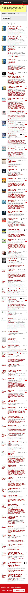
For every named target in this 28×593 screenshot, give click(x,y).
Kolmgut (9, 273)
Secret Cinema (20, 118)
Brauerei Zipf (10, 30)
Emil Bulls (10, 32)
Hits (8, 92)
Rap (21, 92)
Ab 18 (9, 225)
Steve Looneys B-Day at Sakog (15, 212)
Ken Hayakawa (20, 185)
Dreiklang (11, 378)
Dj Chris (17, 183)
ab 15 (11, 460)
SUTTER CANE (21, 184)
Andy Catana (10, 277)
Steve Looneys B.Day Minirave (14, 353)
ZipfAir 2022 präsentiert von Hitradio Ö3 (15, 27)
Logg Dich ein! (24, 3)
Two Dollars (21, 483)
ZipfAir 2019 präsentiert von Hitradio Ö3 (15, 87)
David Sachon (10, 117)
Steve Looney (21, 93)
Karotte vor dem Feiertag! (13, 219)
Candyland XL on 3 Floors (12, 201)
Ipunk (11, 484)
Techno (12, 93)
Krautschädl (22, 91)
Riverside (14, 342)
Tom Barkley (10, 206)
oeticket (15, 119)
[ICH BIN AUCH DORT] (26, 27)
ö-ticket (20, 107)
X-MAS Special (10, 226)
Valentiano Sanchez (11, 208)
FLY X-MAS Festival (11, 269)
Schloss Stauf (11, 204)
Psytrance (14, 458)
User (6, 23)
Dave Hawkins (15, 307)
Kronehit (11, 92)
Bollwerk (11, 374)
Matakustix (10, 34)
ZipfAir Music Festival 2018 (12, 122)
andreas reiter (14, 185)
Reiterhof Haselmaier (12, 435)
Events (9, 23)
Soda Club (10, 548)
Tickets (17, 34)
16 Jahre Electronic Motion (16, 111)
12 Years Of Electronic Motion (11, 453)
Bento (16, 513)
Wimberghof (11, 253)
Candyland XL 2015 (12, 319)
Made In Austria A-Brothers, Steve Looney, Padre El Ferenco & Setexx (16, 553)
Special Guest (13, 256)
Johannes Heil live (13, 229)
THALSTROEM (21, 384)
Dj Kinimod (15, 309)
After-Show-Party (19, 276)
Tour (24, 375)
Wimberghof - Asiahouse (13, 394)
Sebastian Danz (18, 422)
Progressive (20, 105)
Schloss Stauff (11, 102)
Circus (15, 196)
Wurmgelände (11, 481)
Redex (18, 513)
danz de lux (12, 581)
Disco (17, 92)
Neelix (9, 384)
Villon (24, 276)
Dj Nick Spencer (22, 473)
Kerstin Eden (12, 535)
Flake (24, 484)
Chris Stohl (18, 94)
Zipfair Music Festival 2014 (12, 465)
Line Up (23, 33)
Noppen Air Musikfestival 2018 (12, 161)
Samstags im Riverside (12, 338)
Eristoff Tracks (21, 244)
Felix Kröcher (22, 195)
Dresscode (14, 276)
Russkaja (18, 195)
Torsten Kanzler (13, 495)
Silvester (10, 526)
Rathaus (22, 181)
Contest (14, 94)
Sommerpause (19, 500)
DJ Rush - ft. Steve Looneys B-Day (13, 259)
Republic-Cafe (11, 579)
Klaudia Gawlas (15, 308)
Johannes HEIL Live (12, 170)
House (16, 91)
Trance (12, 103)
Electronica (17, 223)
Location (14, 23)
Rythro (19, 117)
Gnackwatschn (15, 33)
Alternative (10, 91)
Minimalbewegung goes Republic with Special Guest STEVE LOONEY (15, 576)
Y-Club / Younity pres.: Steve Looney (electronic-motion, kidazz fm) (15, 564)
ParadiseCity (12, 178)
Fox (8, 275)
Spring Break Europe (17, 108)
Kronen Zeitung (15, 386)
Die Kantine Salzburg (16, 232)
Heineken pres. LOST (14, 280)
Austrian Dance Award (14, 107)
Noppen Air (10, 165)
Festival (18, 32)
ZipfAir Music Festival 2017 (12, 189)
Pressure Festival (10, 477)
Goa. (9, 459)
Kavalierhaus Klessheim (13, 457)
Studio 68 (14, 173)
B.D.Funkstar (19, 285)
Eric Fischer (15, 459)
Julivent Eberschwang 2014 (16, 433)
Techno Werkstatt (13, 364)
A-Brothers (15, 559)
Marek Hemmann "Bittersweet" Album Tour (13, 517)
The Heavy (20, 274)
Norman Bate (22, 225)
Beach (14, 183)
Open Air (17, 224)
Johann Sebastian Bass (20, 327)
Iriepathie (14, 530)
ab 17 (9, 144)
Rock (13, 91)
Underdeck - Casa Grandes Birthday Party (16, 289)
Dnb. (8, 116)
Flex (13, 571)
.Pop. (19, 92)
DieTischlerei (10, 334)
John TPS (11, 385)
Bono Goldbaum (13, 461)
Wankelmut (20, 350)
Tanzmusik (19, 447)
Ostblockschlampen (11, 485)
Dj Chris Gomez (21, 307)
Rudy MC (14, 34)
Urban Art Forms (19, 284)
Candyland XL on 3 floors (12, 147)
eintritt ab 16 (16, 512)
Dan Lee (20, 33)
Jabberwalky (14, 32)
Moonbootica (16, 244)
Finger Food (18, 95)
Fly (12, 508)
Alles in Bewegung (13, 331)
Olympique (10, 307)
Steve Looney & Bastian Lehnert (15, 544)
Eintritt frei (16, 295)
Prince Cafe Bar (11, 292)
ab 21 (24, 386)
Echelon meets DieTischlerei (12, 401)
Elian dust (10, 185)
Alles (3, 23)
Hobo (11, 94)
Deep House (21, 510)
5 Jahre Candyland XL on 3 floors (16, 99)
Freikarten (10, 143)
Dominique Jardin (15, 106)
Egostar (14, 95)
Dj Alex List (22, 183)
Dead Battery (18, 485)
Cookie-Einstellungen (6, 590)
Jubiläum (12, 197)
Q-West (9, 569)
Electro (15, 103)
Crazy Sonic (15, 184)
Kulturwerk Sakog (11, 113)
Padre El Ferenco (19, 294)
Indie (19, 91)
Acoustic (9, 195)
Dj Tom (20, 245)
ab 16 (23, 116)
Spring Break (18, 104)
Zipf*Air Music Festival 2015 (12, 298)
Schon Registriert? (23, 1)
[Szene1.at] (8, 2)
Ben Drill (10, 95)
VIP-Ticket (14, 118)
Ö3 (11, 33)
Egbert (11, 118)
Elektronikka (21, 558)
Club (14, 92)
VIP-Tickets (20, 247)
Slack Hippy (12, 531)
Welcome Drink (16, 225)
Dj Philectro (19, 246)
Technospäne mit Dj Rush (14, 489)
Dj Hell (18, 530)
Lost (10, 282)
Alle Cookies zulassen (19, 590)
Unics (13, 513)
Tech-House (16, 205)
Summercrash (12, 425)
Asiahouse (10, 498)
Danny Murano (15, 350)
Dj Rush (11, 183)
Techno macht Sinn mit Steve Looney (15, 371)
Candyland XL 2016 (12, 239)
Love (24, 115)
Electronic (19, 103)
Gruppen (18, 23)
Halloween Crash (11, 391)
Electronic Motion (13, 345)
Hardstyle (16, 93)
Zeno (9, 484)
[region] (14, 588)
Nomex (22, 117)
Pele (8, 350)
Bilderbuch (12, 471)
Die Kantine (18, 222)
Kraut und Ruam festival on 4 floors (13, 504)
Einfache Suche (6, 18)
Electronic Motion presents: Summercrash (15, 417)
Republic (10, 314)
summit (23, 512)
